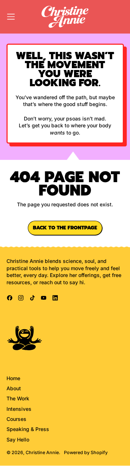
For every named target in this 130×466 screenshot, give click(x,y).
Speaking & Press (27, 429)
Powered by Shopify (86, 452)
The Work (17, 398)
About (13, 388)
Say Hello (17, 439)
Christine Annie (42, 452)
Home (13, 378)
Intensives (18, 409)
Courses (16, 419)
